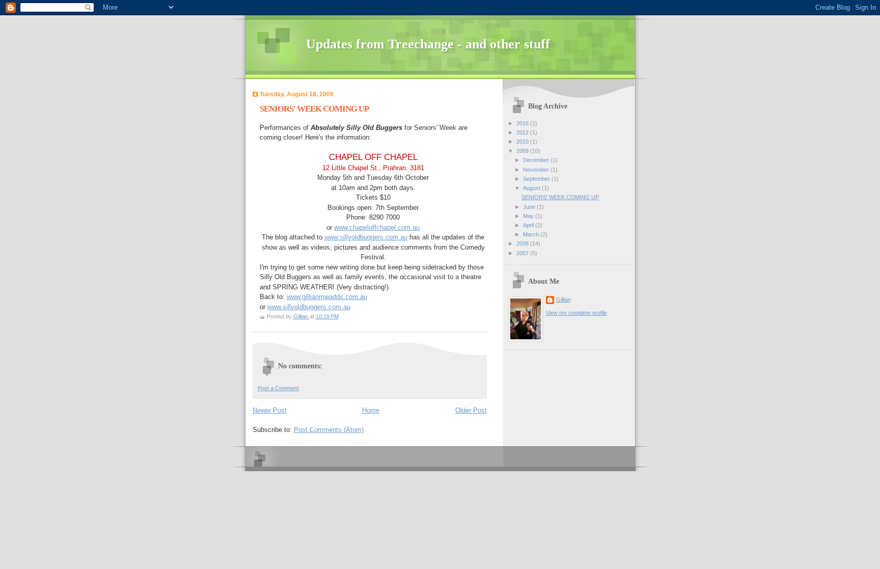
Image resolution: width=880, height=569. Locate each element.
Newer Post (270, 410)
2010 (523, 142)
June (530, 207)
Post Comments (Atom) (329, 429)
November (537, 170)
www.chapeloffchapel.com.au (377, 227)
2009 (523, 151)
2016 (523, 123)
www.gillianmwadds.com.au (327, 297)
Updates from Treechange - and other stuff (428, 44)
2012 (523, 132)
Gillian (563, 299)
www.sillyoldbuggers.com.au (365, 237)
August (532, 188)
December (537, 160)
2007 (523, 253)
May (529, 216)
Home (370, 410)
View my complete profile (576, 313)
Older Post (471, 410)
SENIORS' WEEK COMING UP (560, 197)
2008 (523, 243)
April (529, 225)
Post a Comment (278, 388)
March (531, 234)
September (537, 179)
